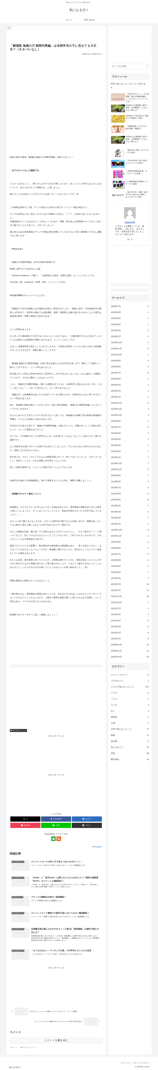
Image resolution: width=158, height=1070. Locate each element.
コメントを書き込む (56, 1040)
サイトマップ (126, 1063)
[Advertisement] (56, 35)
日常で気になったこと (19, 730)
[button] (87, 825)
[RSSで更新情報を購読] (58, 838)
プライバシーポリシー (141, 1063)
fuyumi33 (130, 222)
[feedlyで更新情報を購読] (53, 838)
